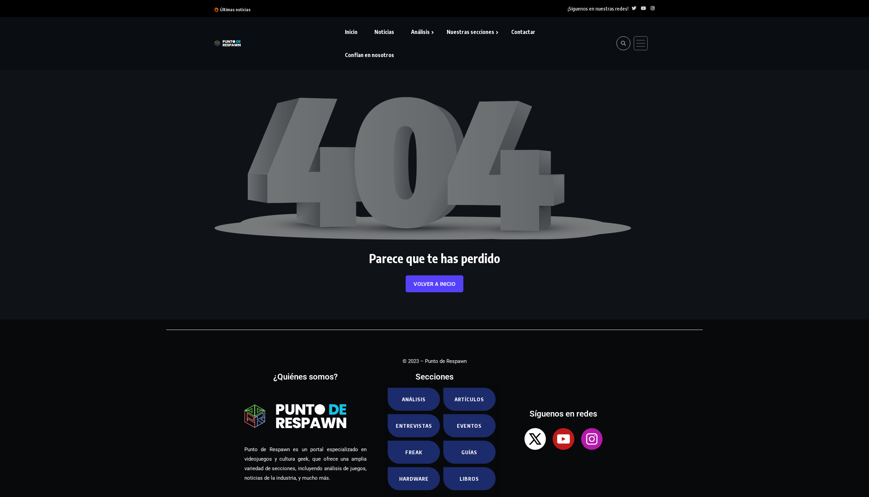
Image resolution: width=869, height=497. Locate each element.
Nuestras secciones (470, 32)
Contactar (523, 32)
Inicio (351, 32)
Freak (413, 452)
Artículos (469, 399)
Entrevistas (414, 426)
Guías (469, 452)
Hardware (414, 479)
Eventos (469, 426)
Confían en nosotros (369, 55)
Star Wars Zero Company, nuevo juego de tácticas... (430, 9)
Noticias (384, 32)
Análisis (420, 32)
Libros (469, 479)
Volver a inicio (434, 284)
